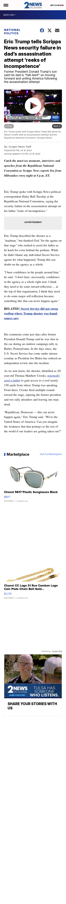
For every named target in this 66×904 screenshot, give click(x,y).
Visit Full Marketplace (51, 454)
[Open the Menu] (6, 5)
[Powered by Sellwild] (57, 651)
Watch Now (56, 5)
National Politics (12, 31)
